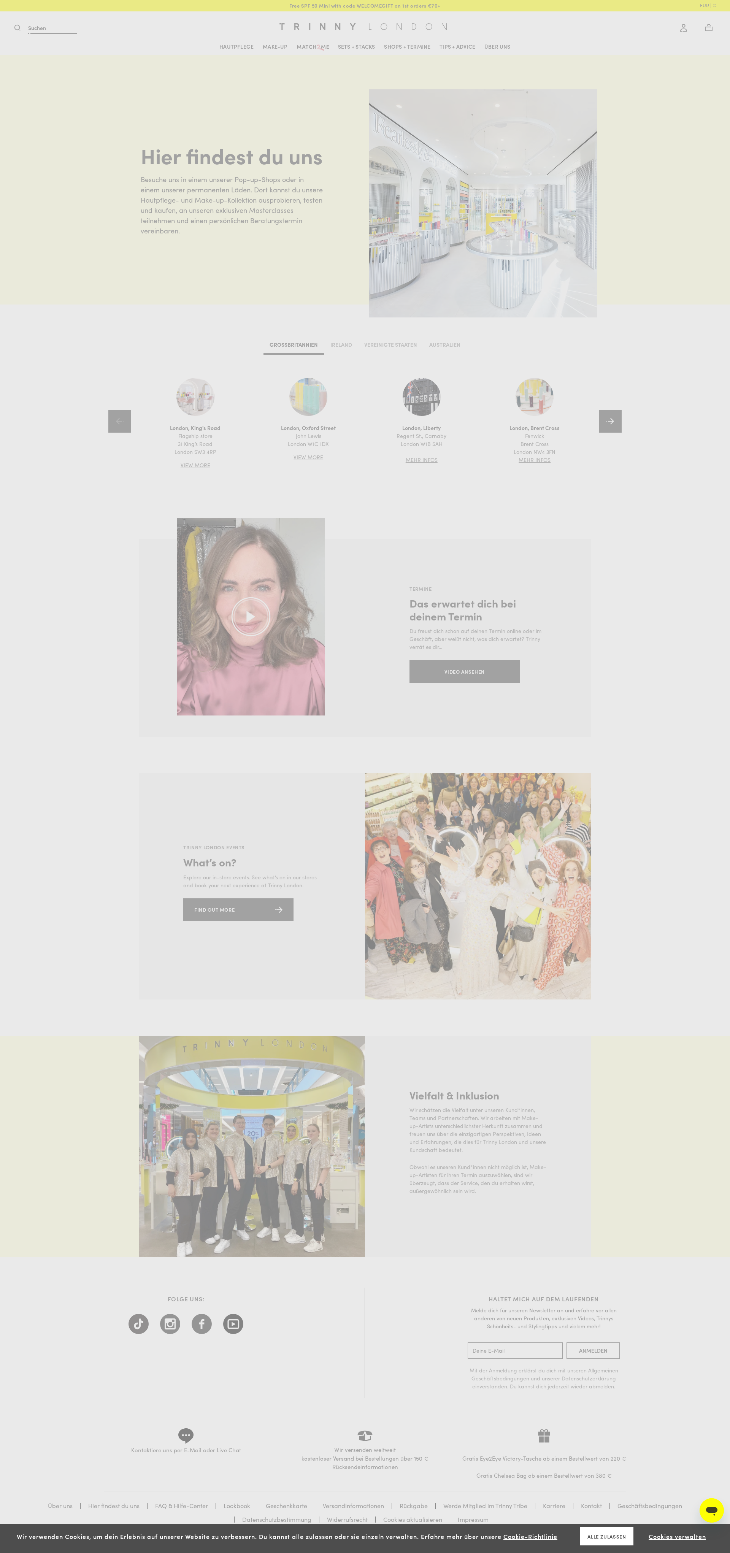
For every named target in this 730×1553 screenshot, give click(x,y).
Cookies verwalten (677, 1536)
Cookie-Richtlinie (530, 1536)
